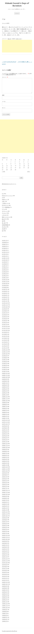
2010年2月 (4, 369)
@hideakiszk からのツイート (9, 184)
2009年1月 (4, 394)
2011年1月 (4, 348)
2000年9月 (4, 586)
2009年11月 (5, 375)
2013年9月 (4, 285)
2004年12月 (5, 490)
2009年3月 (4, 391)
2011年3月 (4, 344)
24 (19, 167)
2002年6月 (4, 547)
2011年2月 (4, 346)
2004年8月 (4, 498)
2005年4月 (4, 482)
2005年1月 (4, 488)
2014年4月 (4, 271)
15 (11, 165)
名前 (3, 95)
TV (2, 197)
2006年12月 (5, 443)
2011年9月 (4, 332)
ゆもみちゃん (5, 205)
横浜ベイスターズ (6, 217)
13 (2, 165)
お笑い (3, 201)
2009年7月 (4, 383)
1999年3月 (4, 621)
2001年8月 (4, 566)
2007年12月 (5, 420)
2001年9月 (4, 564)
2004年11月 (5, 492)
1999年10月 (5, 607)
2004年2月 (4, 508)
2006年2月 (4, 463)
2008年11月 (5, 398)
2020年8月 (4, 242)
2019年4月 (4, 248)
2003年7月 (4, 521)
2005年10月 (5, 471)
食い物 (3, 223)
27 (2, 169)
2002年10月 (5, 539)
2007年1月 (4, 441)
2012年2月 (4, 322)
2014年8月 (4, 264)
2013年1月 (4, 301)
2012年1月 (4, 324)
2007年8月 (4, 428)
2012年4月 (4, 318)
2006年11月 (5, 445)
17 (19, 165)
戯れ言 (9, 39)
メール (3, 101)
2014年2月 (4, 275)
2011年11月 (5, 328)
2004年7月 (4, 500)
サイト (3, 108)
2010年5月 (4, 363)
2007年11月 (5, 422)
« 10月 (3, 171)
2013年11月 (5, 281)
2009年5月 (4, 387)
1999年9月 (4, 609)
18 (24, 165)
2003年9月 (4, 517)
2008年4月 (4, 412)
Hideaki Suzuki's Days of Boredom (17, 4)
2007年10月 (5, 424)
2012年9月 (4, 309)
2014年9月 (4, 262)
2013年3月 (4, 297)
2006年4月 (4, 459)
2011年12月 (5, 326)
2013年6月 (4, 291)
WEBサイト (4, 199)
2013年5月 (4, 293)
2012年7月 (4, 312)
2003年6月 (4, 523)
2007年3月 (4, 437)
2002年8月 (4, 543)
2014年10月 (5, 260)
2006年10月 (5, 447)
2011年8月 (4, 334)
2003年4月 (4, 527)
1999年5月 (4, 617)
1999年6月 (4, 615)
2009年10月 (5, 377)
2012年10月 (5, 307)
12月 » (28, 171)
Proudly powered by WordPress (9, 631)
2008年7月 (4, 406)
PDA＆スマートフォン (7, 195)
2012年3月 (4, 320)
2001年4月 (4, 574)
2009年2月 (4, 393)
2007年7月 (4, 430)
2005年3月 (4, 484)
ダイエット (4, 211)
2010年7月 (4, 359)
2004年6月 (4, 502)
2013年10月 (5, 283)
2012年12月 (5, 303)
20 (2, 167)
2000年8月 (4, 588)
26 (28, 167)
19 (28, 165)
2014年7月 (4, 266)
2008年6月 (4, 408)
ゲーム (3, 209)
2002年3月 (4, 553)
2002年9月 (4, 541)
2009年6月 (4, 385)
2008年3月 (4, 414)
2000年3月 (4, 598)
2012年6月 (4, 314)
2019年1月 (4, 250)
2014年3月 (4, 273)
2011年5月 (4, 340)
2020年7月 (4, 244)
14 (6, 165)
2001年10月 (5, 562)
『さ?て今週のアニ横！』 (24, 61)
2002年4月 (4, 551)
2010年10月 (5, 353)
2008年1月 (4, 418)
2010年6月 (4, 361)
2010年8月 (4, 357)
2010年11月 (5, 352)
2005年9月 (4, 473)
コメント (5, 77)
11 (24, 163)
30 (15, 169)
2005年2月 (4, 486)
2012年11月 (5, 305)
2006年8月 (4, 451)
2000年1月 (4, 601)
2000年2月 (4, 599)
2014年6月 (4, 268)
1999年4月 (4, 619)
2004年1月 (4, 510)
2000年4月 (4, 596)
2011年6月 (4, 338)
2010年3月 (4, 367)
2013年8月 (4, 287)
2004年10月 (5, 494)
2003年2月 (4, 531)
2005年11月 (5, 469)
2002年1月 (4, 557)
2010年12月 (5, 350)
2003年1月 (4, 533)
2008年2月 (4, 416)
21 (6, 167)
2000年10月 (5, 584)
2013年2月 (4, 299)
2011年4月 (4, 342)
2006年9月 (4, 449)
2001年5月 (4, 572)
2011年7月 (4, 336)
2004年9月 (4, 496)
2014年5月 (4, 270)
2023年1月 (4, 240)
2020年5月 (4, 246)
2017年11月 (5, 252)
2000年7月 (4, 590)
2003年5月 (4, 525)
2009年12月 (5, 373)
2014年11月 (5, 258)
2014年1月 (4, 277)
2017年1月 (4, 254)
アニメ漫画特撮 (5, 207)
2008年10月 (5, 400)
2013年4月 (4, 295)
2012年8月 (4, 311)
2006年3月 (4, 461)
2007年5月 (4, 434)
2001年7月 (4, 568)
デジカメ (4, 213)
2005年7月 (4, 476)
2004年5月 (4, 504)
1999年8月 (4, 611)
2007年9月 (4, 426)
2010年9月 (4, 355)
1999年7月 (4, 613)
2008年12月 (5, 396)
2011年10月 (5, 330)
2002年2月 (4, 555)
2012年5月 (4, 316)
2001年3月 (4, 576)
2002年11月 (5, 537)
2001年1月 (4, 580)
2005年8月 (4, 475)
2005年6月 (4, 478)
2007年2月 (4, 439)
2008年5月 (4, 410)
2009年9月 (4, 379)
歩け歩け (4, 227)
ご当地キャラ (5, 203)
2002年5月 (4, 549)
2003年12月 (5, 512)
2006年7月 (4, 453)
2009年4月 (4, 389)
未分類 (3, 229)
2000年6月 (4, 592)
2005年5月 (4, 480)
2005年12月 (5, 467)
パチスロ (4, 215)
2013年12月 (5, 279)
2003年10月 (5, 516)
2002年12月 (5, 535)
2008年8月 (4, 404)
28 (6, 169)
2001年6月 (4, 570)
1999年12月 (5, 603)
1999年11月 (5, 605)
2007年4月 (4, 435)
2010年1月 (4, 371)
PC (2, 193)
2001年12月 (5, 558)
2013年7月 (4, 289)
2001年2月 (4, 578)
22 (11, 167)
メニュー (17, 13)
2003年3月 (4, 529)
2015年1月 (4, 256)
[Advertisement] (17, 46)
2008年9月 (4, 402)
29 (11, 169)
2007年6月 (4, 432)
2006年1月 (4, 465)
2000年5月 (4, 594)
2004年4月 (4, 506)
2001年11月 (5, 560)
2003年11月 (5, 514)
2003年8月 (4, 519)
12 (28, 163)
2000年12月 (5, 582)
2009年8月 (4, 381)
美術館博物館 (5, 225)
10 (19, 163)
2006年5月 (4, 457)
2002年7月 (4, 545)
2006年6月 (4, 455)
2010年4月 (4, 365)
